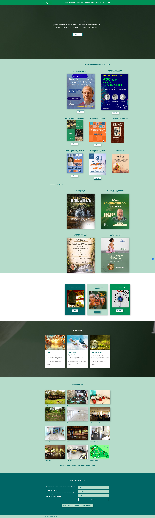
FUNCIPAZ (102, 2)
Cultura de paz (72, 352)
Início (66, 2)
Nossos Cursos (77, 34)
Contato (108, 2)
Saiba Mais (115, 113)
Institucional (71, 2)
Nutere (92, 2)
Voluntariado (87, 2)
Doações (97, 2)
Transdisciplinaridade (96, 352)
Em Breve (75, 310)
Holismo (48, 352)
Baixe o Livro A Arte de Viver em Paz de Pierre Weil (77, 505)
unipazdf (50, 354)
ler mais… (48, 365)
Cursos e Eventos (80, 2)
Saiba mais (80, 111)
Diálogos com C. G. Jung (120, 287)
